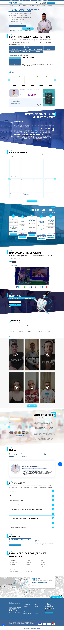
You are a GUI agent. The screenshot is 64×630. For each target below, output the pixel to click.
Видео (10, 336)
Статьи (26, 0)
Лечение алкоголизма (26, 604)
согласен (24, 30)
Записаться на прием (32, 200)
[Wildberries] (32, 95)
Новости (29, 0)
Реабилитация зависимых (41, 5)
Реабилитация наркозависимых (15, 49)
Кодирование (24, 5)
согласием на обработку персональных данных (30, 628)
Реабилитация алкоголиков (26, 49)
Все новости (53, 450)
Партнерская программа (41, 0)
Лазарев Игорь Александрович (30, 466)
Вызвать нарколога (49, 612)
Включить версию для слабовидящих (15, 612)
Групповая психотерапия (15, 51)
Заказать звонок (51, 2)
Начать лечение (22, 237)
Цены (22, 0)
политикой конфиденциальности (18, 30)
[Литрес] (35, 95)
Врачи (15, 0)
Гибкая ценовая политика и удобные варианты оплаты (21, 23)
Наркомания (32, 5)
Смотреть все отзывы (32, 405)
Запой (18, 5)
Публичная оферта (11, 623)
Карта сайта (32, 623)
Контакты (33, 0)
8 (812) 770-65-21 (42, 2)
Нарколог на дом (25, 608)
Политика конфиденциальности (26, 623)
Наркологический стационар (49, 49)
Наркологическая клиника (27, 615)
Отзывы (19, 0)
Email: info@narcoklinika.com (38, 585)
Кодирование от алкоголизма (26, 47)
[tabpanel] (13, 225)
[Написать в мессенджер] (3, 625)
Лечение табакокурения (26, 51)
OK (38, 628)
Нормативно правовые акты (18, 623)
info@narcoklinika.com (50, 606)
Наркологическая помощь (37, 49)
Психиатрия (50, 5)
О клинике (11, 0)
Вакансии (47, 0)
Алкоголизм (12, 5)
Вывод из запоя (25, 606)
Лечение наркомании (26, 602)
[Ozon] (29, 95)
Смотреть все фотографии (19, 435)
